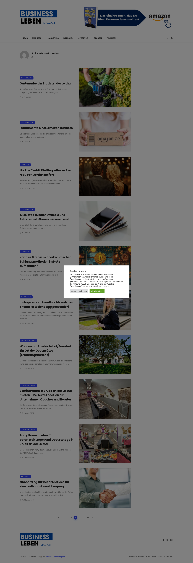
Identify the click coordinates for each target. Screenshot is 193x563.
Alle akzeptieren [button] (97, 291)
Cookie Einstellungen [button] (79, 291)
